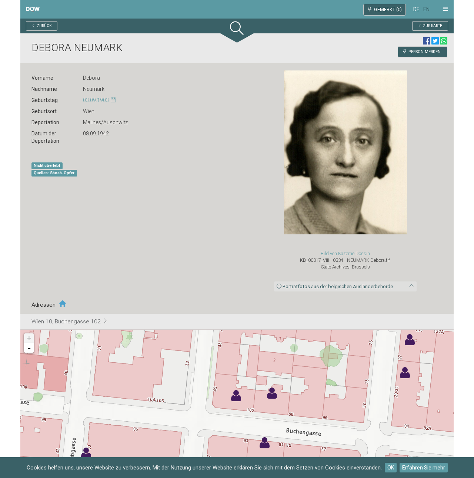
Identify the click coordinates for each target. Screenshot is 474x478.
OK (390, 468)
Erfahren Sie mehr (423, 468)
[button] (237, 30)
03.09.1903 (96, 100)
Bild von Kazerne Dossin (345, 253)
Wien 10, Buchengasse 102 (66, 321)
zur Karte (432, 26)
